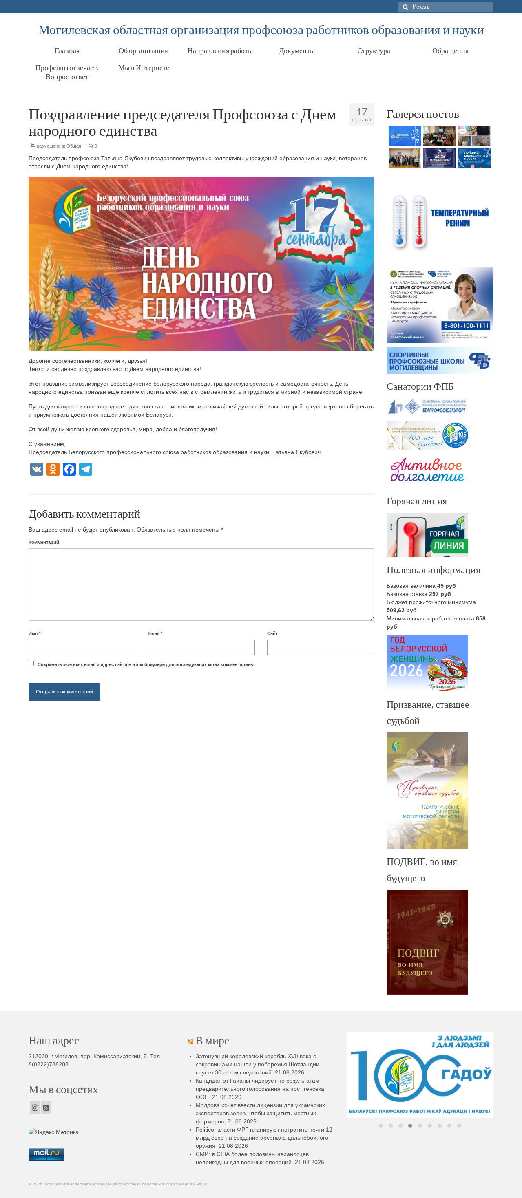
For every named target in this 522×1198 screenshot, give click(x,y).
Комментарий (44, 542)
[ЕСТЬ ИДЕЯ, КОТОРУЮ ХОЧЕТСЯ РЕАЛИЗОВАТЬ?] (473, 158)
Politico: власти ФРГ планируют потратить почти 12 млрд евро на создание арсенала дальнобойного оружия (264, 1137)
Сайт (272, 633)
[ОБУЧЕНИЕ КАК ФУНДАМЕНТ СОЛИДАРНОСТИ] (438, 136)
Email (155, 633)
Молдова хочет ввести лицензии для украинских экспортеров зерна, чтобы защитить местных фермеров (260, 1113)
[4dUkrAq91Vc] (420, 1075)
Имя (34, 633)
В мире (212, 1040)
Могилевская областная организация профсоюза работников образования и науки (261, 29)
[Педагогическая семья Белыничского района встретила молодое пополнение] (404, 158)
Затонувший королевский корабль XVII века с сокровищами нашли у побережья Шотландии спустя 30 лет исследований (257, 1064)
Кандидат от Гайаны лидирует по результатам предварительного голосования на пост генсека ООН (260, 1088)
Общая (73, 145)
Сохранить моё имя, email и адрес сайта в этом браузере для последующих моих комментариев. (146, 664)
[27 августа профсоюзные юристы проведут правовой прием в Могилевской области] (438, 158)
